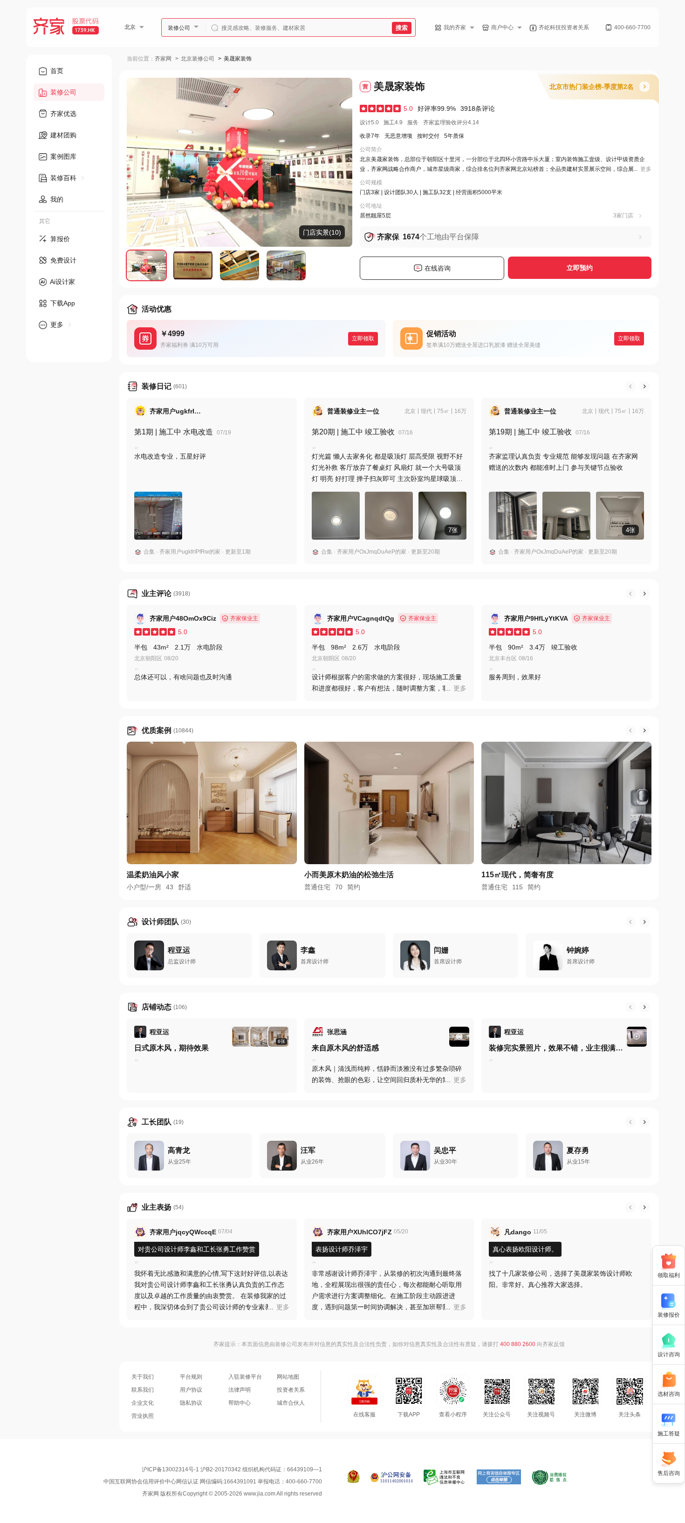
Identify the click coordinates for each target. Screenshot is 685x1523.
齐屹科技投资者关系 (564, 27)
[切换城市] (145, 27)
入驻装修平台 (245, 1377)
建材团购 (62, 135)
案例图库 (62, 156)
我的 (55, 199)
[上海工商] (353, 1477)
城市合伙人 (291, 1403)
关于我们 (142, 1377)
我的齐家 (455, 27)
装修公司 (179, 28)
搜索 (402, 27)
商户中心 (502, 27)
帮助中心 (239, 1403)
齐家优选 (62, 113)
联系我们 (142, 1390)
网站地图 (288, 1377)
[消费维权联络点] (549, 1477)
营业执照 (142, 1416)
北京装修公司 (197, 58)
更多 (56, 324)
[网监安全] (392, 1477)
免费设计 (62, 260)
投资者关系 (291, 1390)
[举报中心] (445, 1477)
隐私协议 (191, 1403)
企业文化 (142, 1403)
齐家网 (163, 58)
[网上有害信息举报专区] (499, 1477)
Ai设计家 (61, 281)
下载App (61, 303)
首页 (55, 70)
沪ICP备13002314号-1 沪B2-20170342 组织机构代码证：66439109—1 (232, 1469)
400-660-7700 (632, 27)
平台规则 (191, 1377)
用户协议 (191, 1390)
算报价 (59, 239)
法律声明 (239, 1390)
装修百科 (63, 178)
